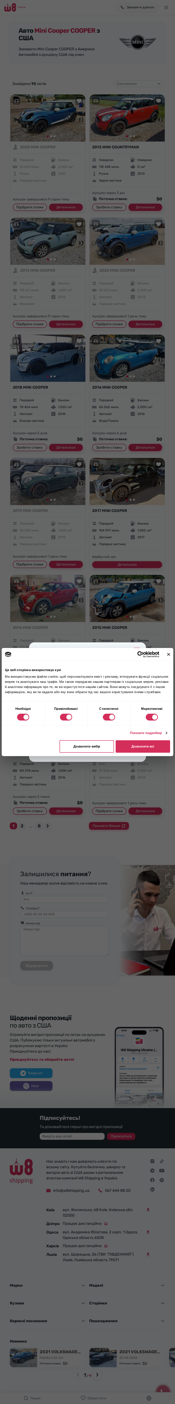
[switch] (66, 717)
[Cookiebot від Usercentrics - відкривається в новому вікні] (140, 654)
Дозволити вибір (86, 746)
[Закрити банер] (168, 654)
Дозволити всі (142, 746)
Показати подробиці (146, 733)
